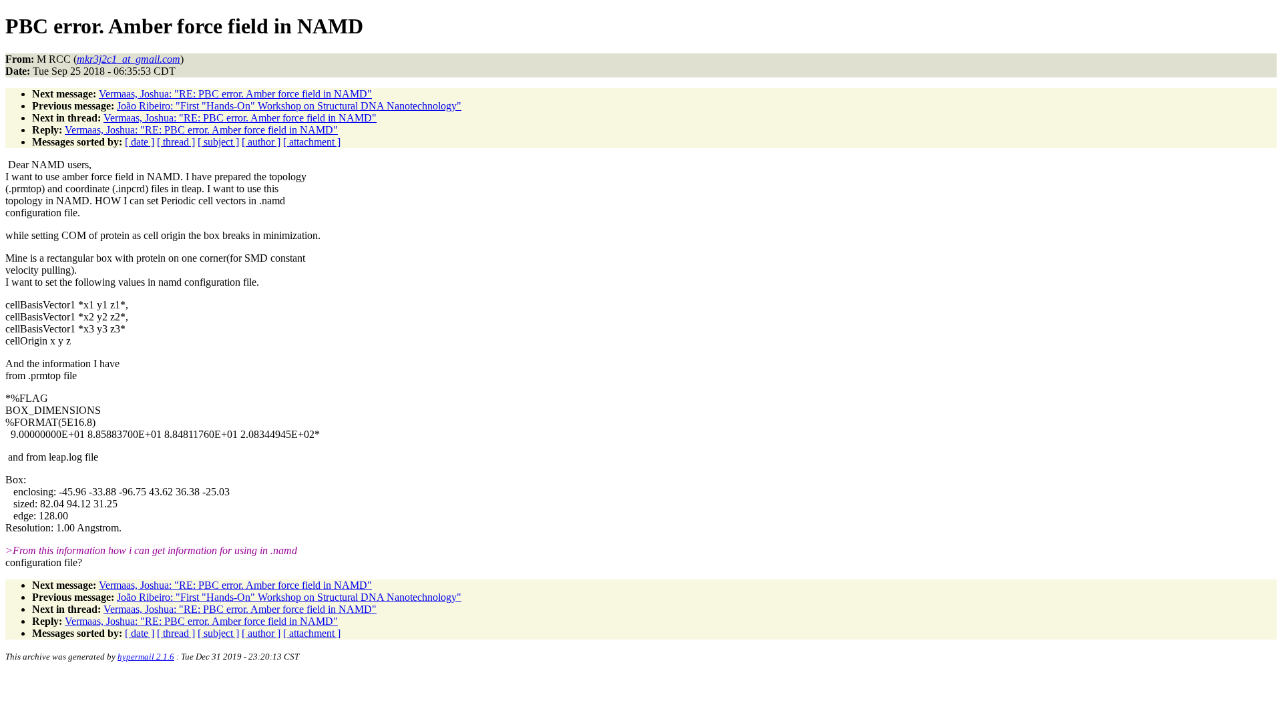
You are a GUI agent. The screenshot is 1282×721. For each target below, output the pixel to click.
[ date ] (139, 142)
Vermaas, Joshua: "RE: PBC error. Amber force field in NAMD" (235, 93)
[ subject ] (218, 142)
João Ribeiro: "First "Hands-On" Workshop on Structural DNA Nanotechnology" (289, 105)
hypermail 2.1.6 (146, 657)
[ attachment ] (312, 142)
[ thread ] (176, 142)
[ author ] (261, 142)
